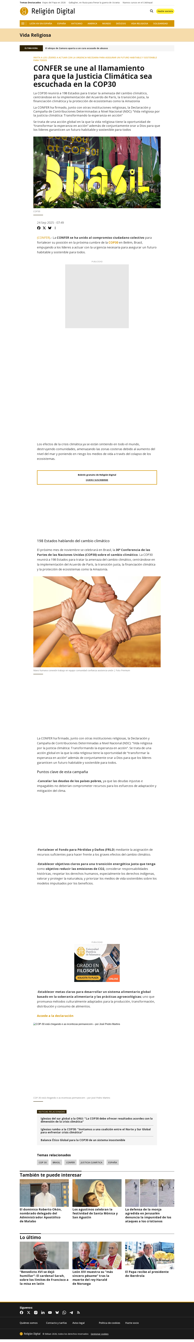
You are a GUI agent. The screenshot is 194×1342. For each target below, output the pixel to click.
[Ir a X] (29, 1312)
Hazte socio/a (165, 11)
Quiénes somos (29, 1323)
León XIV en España (41, 23)
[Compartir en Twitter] (44, 228)
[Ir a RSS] (79, 1312)
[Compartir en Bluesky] (50, 228)
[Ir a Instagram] (36, 1312)
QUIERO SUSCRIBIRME (97, 480)
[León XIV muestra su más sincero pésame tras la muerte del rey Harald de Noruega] (97, 1255)
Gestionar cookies (100, 1334)
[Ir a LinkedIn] (43, 1312)
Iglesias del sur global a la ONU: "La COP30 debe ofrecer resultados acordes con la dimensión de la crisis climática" (97, 1120)
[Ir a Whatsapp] (64, 1312)
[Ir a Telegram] (72, 1312)
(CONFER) (43, 238)
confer (70, 1162)
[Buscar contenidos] (151, 11)
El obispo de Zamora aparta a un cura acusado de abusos (76, 48)
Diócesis (121, 23)
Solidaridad (160, 23)
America (92, 23)
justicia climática (91, 1162)
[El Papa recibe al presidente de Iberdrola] (149, 1255)
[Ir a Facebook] (22, 1312)
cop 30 (43, 1162)
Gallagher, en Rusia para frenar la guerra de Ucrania (94, 2)
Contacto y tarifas (56, 1323)
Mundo (106, 23)
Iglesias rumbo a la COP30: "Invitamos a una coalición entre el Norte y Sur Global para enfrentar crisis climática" (96, 1131)
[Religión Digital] (47, 11)
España (61, 23)
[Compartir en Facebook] (39, 228)
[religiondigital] (30, 1333)
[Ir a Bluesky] (57, 1312)
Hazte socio (132, 1323)
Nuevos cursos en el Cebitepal (137, 2)
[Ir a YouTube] (50, 1312)
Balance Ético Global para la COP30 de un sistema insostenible (83, 1140)
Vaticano (76, 23)
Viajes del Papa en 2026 (54, 2)
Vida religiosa (139, 23)
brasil (56, 1162)
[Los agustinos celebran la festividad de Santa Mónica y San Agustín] (97, 1193)
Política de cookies (109, 1323)
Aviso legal (78, 1323)
